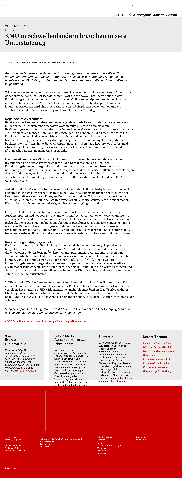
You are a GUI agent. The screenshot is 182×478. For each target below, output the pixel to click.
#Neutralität (149, 355)
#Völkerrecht (150, 367)
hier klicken (117, 381)
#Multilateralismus (166, 351)
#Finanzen (24, 321)
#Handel (35, 321)
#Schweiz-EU (150, 363)
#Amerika (148, 343)
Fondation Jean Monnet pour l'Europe (82, 468)
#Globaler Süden (152, 347)
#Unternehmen (79, 321)
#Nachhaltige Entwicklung (55, 321)
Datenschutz (142, 437)
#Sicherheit (164, 363)
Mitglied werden (144, 15)
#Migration (149, 351)
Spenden (160, 15)
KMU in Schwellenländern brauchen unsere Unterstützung (48, 62)
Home (7, 62)
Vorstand (101, 451)
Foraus (23, 468)
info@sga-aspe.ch (13, 440)
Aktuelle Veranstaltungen (109, 446)
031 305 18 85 (11, 437)
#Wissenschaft (165, 367)
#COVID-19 (11, 321)
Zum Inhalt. (60, 391)
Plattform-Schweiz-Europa (39, 468)
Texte (16, 62)
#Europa (158, 343)
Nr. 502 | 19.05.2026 (25, 371)
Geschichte (102, 453)
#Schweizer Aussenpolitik (156, 359)
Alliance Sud (58, 468)
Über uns (101, 448)
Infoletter (173, 15)
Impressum (141, 440)
